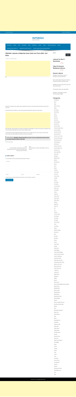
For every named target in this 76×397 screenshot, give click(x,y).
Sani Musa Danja (57, 332)
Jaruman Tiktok (57, 214)
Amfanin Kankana (57, 130)
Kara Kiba (56, 236)
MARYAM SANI (57, 288)
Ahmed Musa (56, 112)
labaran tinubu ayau (57, 266)
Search (54, 52)
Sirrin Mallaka (56, 342)
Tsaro (55, 356)
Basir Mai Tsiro (56, 162)
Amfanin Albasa (57, 122)
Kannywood (34, 45)
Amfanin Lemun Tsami (58, 136)
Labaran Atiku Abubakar (58, 252)
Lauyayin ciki (56, 272)
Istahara (55, 212)
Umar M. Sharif (56, 360)
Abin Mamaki (56, 100)
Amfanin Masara (57, 142)
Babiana (55, 160)
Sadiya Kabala (56, 330)
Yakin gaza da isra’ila (52, 45)
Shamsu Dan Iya (57, 336)
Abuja (55, 104)
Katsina (55, 240)
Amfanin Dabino (57, 126)
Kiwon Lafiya (56, 244)
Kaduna (55, 228)
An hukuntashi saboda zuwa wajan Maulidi (60, 89)
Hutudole (38, 38)
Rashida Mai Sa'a (57, 320)
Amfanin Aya (56, 124)
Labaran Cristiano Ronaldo (59, 254)
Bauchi (55, 164)
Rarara (55, 318)
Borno (55, 166)
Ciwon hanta (56, 172)
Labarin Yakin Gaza (57, 268)
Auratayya (56, 156)
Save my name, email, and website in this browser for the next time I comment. (20, 177)
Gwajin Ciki (56, 194)
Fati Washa (56, 184)
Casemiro (56, 170)
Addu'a (55, 108)
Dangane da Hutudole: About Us (25, 48)
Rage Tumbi (56, 312)
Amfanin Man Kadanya (58, 138)
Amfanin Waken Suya (58, 148)
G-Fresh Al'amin (57, 186)
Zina (55, 372)
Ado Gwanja (56, 110)
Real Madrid (56, 322)
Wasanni (55, 366)
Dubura (55, 180)
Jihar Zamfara (56, 222)
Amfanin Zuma (57, 150)
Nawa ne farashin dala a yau (59, 302)
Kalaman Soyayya (57, 230)
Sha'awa (55, 334)
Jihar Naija (56, 220)
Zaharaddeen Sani (57, 370)
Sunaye (55, 350)
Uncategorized (56, 362)
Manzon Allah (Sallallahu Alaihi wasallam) (61, 284)
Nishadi (39, 45)
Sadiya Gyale (56, 326)
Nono (55, 308)
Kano (55, 234)
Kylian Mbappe (56, 250)
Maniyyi (55, 280)
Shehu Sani (56, 338)
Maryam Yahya (56, 290)
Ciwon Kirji (56, 174)
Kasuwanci (56, 238)
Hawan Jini (56, 206)
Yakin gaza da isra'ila (58, 368)
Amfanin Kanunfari (57, 132)
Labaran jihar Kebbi (57, 258)
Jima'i (55, 224)
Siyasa (55, 344)
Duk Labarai (24, 45)
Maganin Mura (56, 274)
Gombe (55, 192)
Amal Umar (56, 120)
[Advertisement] (33, 8)
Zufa (55, 374)
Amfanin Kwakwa (57, 134)
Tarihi (19, 45)
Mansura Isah (56, 282)
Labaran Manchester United (59, 262)
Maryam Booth (56, 286)
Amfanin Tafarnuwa (57, 146)
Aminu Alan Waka (57, 152)
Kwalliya (55, 246)
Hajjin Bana (56, 204)
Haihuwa (55, 202)
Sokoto (55, 346)
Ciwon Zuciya (56, 176)
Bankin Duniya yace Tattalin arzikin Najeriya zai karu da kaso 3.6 (39, 148)
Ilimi (55, 208)
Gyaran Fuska (56, 196)
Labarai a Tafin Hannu (36, 39)
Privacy (59, 45)
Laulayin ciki (56, 270)
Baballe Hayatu (56, 158)
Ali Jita (55, 114)
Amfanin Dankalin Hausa (58, 128)
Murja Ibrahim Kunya (57, 296)
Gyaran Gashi (56, 198)
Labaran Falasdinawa (58, 256)
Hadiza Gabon (56, 200)
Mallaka (55, 278)
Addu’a (29, 45)
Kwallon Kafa (56, 248)
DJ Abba (55, 178)
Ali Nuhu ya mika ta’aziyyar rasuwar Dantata (41, 48)
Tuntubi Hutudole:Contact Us (12, 48)
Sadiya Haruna (56, 328)
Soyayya (14, 45)
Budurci (55, 168)
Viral (38, 379)
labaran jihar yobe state (58, 260)
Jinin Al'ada (56, 226)
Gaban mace (56, 188)
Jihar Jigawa (56, 216)
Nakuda (55, 300)
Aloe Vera (56, 118)
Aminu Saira (56, 154)
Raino (55, 316)
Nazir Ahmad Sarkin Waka (58, 304)
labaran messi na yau (58, 264)
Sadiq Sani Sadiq (57, 324)
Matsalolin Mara (57, 292)
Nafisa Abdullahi (57, 298)
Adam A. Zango (57, 106)
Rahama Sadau (57, 314)
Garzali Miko (56, 190)
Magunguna (9, 45)
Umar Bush (56, 358)
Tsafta (55, 354)
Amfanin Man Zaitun (58, 140)
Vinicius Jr (56, 364)
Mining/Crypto (56, 294)
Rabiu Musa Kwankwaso (58, 310)
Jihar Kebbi (56, 218)
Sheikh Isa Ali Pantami (58, 340)
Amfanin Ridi (56, 144)
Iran (54, 210)
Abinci (55, 102)
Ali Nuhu (55, 116)
